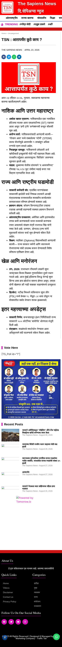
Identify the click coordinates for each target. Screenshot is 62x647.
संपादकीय (41, 18)
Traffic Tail (41, 638)
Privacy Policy (9, 601)
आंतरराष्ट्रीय (11, 18)
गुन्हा (35, 588)
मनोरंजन (37, 601)
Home (6, 583)
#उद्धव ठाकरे (39, 24)
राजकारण (37, 606)
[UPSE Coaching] (31, 417)
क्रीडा (36, 583)
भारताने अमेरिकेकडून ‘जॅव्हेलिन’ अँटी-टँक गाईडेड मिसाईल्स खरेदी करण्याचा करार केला (40, 431)
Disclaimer (8, 592)
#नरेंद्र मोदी (25, 24)
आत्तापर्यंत (25, 472)
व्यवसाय (37, 592)
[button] (4, 57)
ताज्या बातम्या (27, 18)
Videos (6, 588)
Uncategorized (13, 33)
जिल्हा (52, 18)
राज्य (36, 597)
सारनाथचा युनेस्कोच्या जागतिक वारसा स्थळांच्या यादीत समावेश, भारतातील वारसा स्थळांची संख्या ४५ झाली (41, 461)
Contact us (8, 597)
